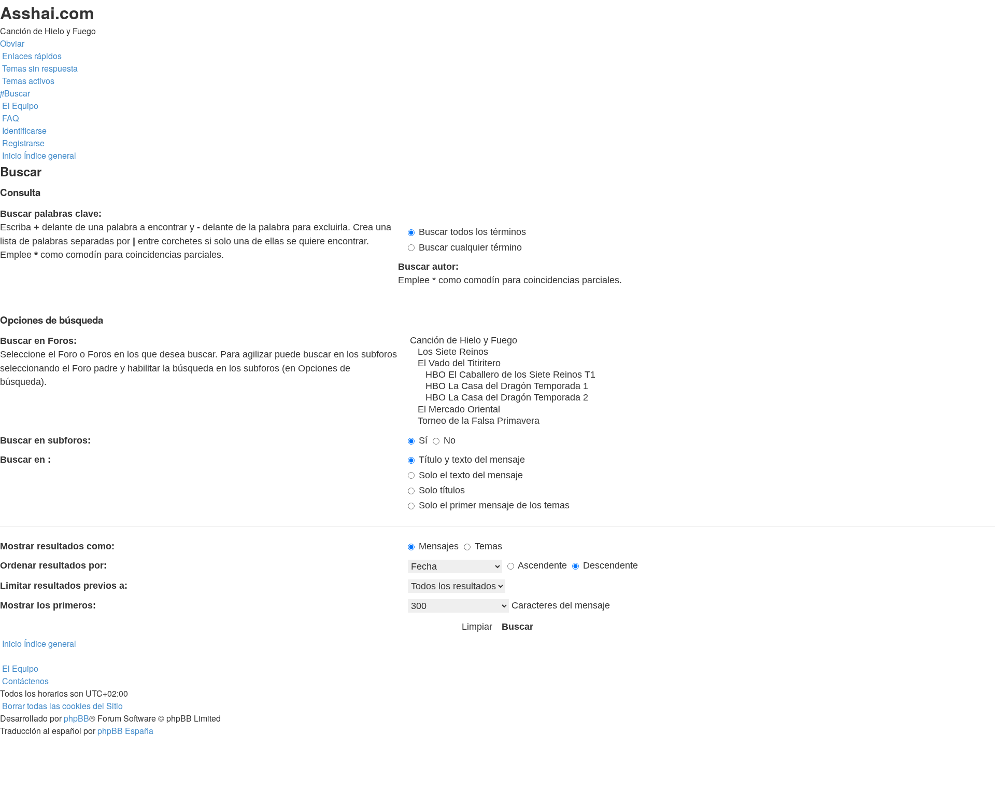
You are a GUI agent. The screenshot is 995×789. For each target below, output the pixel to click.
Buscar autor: (428, 266)
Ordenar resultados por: (53, 565)
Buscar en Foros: (38, 341)
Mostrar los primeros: (48, 605)
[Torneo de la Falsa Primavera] (701, 421)
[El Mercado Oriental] (701, 410)
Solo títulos (440, 490)
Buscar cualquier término (469, 247)
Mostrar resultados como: (57, 546)
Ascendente (541, 565)
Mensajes (437, 546)
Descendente (609, 565)
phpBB (76, 718)
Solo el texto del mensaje (469, 475)
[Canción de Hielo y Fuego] (701, 341)
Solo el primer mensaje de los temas (493, 505)
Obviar (12, 43)
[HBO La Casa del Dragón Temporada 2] (701, 398)
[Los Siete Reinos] (701, 352)
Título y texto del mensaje (470, 459)
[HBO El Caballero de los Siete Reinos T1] (701, 375)
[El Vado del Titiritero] (701, 363)
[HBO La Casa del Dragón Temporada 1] (701, 386)
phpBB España (125, 731)
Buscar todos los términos (471, 232)
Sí (422, 440)
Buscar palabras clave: (51, 214)
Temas (487, 546)
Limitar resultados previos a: (63, 585)
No (448, 440)
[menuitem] (39, 68)
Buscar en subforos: (45, 440)
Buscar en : (25, 459)
